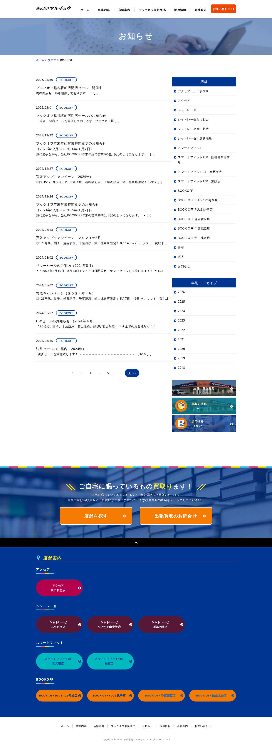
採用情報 (180, 10)
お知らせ (184, 266)
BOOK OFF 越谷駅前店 (194, 219)
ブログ (52, 60)
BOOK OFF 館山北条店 (194, 238)
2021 (181, 339)
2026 (181, 292)
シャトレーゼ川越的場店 (195, 138)
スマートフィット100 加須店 (199, 181)
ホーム (85, 10)
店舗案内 (124, 10)
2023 (181, 320)
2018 (181, 368)
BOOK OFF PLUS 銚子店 (195, 209)
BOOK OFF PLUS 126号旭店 (198, 200)
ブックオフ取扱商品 (152, 10)
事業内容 (104, 10)
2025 (181, 301)
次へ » (132, 373)
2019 (181, 358)
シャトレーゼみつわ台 (193, 119)
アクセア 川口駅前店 (193, 91)
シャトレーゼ (187, 110)
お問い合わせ (222, 9)
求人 (181, 257)
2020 (181, 349)
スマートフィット (190, 148)
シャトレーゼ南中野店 (193, 129)
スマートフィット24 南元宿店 (200, 172)
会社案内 (200, 10)
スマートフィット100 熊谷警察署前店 (204, 159)
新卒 (181, 247)
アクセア (184, 100)
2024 (181, 311)
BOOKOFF (185, 191)
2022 (181, 330)
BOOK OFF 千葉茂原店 (194, 228)
